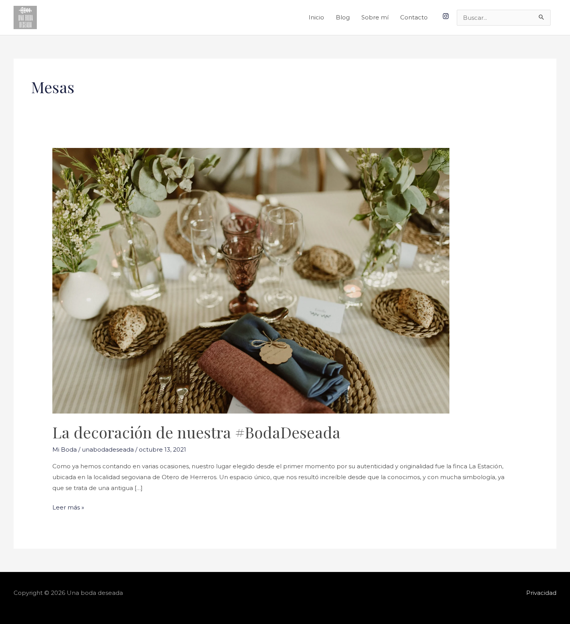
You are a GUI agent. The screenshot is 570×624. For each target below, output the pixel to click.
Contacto (414, 17)
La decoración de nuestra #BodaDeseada (196, 432)
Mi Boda (64, 449)
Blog (343, 17)
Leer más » (68, 506)
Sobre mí (375, 17)
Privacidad (541, 592)
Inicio (316, 17)
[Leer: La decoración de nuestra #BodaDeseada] (250, 280)
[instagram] (446, 16)
